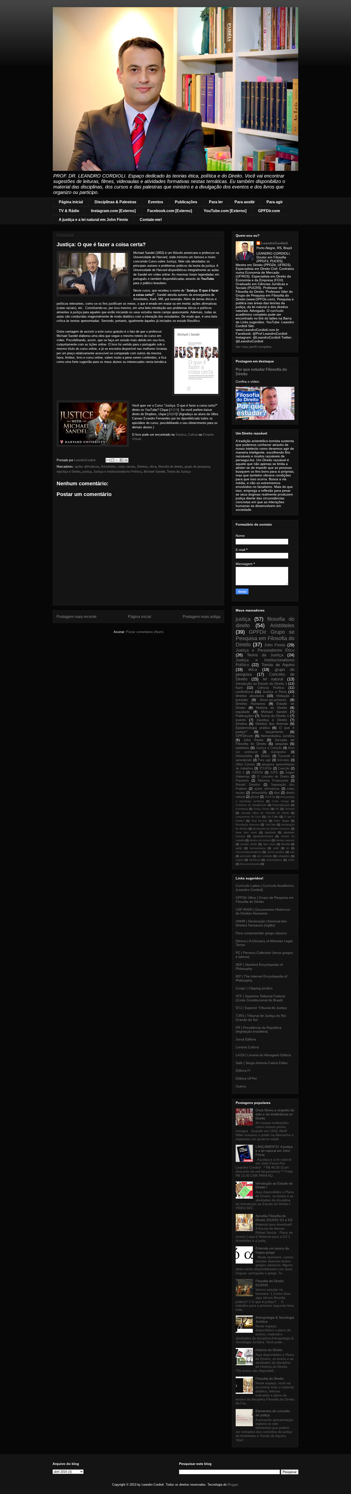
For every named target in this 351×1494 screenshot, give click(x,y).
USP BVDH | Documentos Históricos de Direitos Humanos (263, 911)
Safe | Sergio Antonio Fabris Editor (262, 1063)
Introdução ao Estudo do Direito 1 (261, 683)
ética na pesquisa (250, 863)
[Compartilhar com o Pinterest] (126, 460)
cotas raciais (126, 466)
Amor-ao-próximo (273, 700)
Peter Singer (281, 820)
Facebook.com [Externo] (169, 211)
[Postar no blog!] (112, 460)
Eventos (155, 202)
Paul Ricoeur (259, 820)
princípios (245, 856)
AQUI (174, 410)
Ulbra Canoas (245, 764)
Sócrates (283, 760)
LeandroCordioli (274, 243)
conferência (244, 692)
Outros (241, 1086)
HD (277, 808)
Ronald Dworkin (248, 784)
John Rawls (254, 740)
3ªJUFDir (265, 768)
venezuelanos (274, 859)
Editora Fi (243, 1070)
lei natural (273, 679)
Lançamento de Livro (248, 816)
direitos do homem (260, 840)
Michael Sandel (154, 471)
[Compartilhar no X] (117, 460)
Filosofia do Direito (269, 1378)
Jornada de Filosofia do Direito (265, 742)
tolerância (254, 859)
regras (239, 859)
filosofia (285, 844)
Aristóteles (108, 466)
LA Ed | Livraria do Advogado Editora (263, 1055)
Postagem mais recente (76, 617)
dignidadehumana (263, 836)
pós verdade (264, 856)
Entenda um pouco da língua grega (272, 1250)
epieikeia (242, 748)
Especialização (281, 805)
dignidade (270, 832)
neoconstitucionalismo (248, 852)
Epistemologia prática (253, 728)
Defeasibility (244, 756)
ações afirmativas (87, 466)
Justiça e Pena (274, 692)
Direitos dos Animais (271, 724)
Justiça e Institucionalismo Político (117, 471)
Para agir (274, 202)
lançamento (274, 732)
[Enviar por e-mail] (108, 460)
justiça (86, 471)
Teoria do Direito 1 (275, 716)
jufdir (276, 848)
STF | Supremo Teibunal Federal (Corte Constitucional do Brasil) (260, 998)
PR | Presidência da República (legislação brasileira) (259, 1030)
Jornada (289, 808)
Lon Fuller (273, 816)
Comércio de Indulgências (251, 805)
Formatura (242, 808)
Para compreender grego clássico (261, 933)
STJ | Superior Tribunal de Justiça (261, 1008)
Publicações (186, 202)
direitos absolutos (250, 696)
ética (153, 466)
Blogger (233, 1484)
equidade (243, 712)
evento (241, 720)
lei (288, 848)
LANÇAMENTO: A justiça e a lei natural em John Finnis (274, 1151)
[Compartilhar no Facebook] (121, 460)
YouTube (271, 824)
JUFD (274, 772)
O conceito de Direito (273, 776)
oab (292, 852)
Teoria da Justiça (179, 471)
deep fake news (246, 832)
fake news (269, 844)
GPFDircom (244, 736)
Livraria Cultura (247, 1047)
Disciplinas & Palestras (115, 202)
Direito (265, 756)
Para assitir (244, 202)
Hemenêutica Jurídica (277, 736)
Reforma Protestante (273, 780)
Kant (239, 688)
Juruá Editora (246, 1039)
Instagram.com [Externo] (113, 211)
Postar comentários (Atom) (144, 632)
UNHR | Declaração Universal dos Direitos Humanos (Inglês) (261, 923)
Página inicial (71, 202)
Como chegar (280, 801)
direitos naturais (285, 840)
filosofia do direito (170, 466)
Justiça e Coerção (269, 748)
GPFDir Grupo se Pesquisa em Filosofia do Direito (265, 638)
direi (277, 792)
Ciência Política (271, 688)
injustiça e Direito (68, 471)
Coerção (283, 768)
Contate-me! (151, 220)
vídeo (291, 859)
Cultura (193, 434)
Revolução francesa (248, 824)
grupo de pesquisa (197, 466)
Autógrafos (278, 752)
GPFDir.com (269, 211)
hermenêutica (258, 848)
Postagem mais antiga (201, 617)
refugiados (284, 856)
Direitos (142, 466)
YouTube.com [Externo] (225, 211)
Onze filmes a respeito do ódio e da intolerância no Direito (274, 1114)
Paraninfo (242, 780)
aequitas (281, 744)
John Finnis (274, 645)
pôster (254, 797)
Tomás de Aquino (278, 665)
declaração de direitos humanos (271, 828)
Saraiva (181, 434)
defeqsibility (259, 792)
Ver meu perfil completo (253, 347)
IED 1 (240, 772)
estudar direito (248, 844)
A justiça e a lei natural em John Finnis (93, 220)
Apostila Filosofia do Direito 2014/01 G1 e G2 (273, 1218)
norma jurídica (275, 852)
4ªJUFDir (270, 796)
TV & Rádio (69, 211)
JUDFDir (257, 772)
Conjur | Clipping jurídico (254, 988)
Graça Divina (261, 808)
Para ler (216, 202)
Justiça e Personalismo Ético (265, 650)
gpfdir (239, 848)
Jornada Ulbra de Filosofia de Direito (265, 812)
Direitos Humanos (250, 703)
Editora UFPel (246, 1078)
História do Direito (271, 708)
